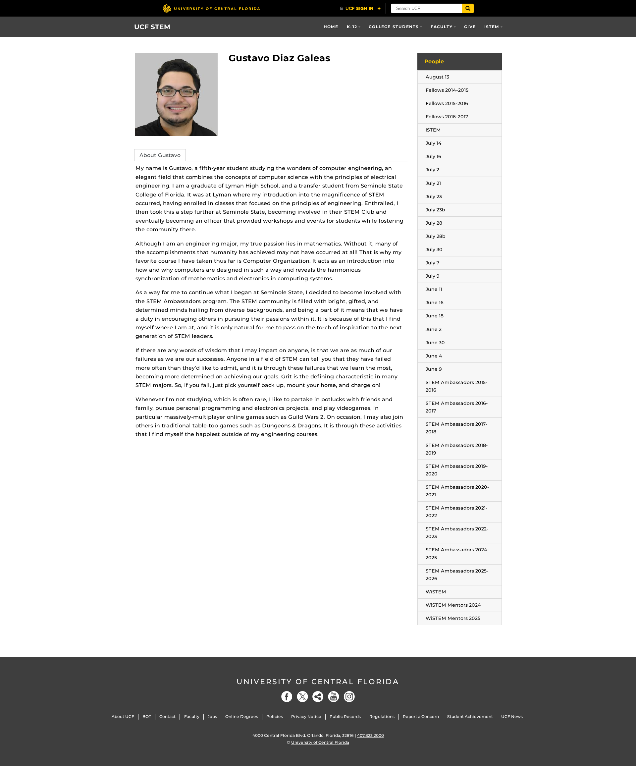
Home (331, 26)
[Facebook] (286, 696)
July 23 (434, 196)
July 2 (432, 170)
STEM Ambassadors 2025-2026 (457, 574)
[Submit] (468, 8)
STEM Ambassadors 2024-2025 (457, 553)
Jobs (212, 716)
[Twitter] (302, 696)
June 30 (435, 343)
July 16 (433, 156)
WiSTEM (436, 592)
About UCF (123, 716)
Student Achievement (470, 716)
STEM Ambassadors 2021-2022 (457, 512)
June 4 (434, 356)
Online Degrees (241, 716)
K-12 (352, 26)
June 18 (435, 316)
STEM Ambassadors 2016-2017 (457, 407)
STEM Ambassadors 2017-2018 (457, 428)
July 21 (433, 183)
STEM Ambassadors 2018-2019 (457, 449)
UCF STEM (152, 27)
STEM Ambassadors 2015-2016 (457, 386)
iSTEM (492, 26)
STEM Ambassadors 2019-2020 (457, 470)
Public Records (345, 716)
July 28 (434, 223)
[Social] (318, 696)
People (434, 61)
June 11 (434, 289)
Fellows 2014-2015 (447, 90)
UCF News (512, 716)
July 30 (434, 249)
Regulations (382, 716)
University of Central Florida (318, 681)
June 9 (434, 369)
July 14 (434, 143)
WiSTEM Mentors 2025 (453, 618)
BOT (146, 716)
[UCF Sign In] (360, 8)
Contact (167, 716)
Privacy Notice (306, 716)
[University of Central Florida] (211, 8)
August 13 (437, 77)
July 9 (433, 276)
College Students (394, 26)
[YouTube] (333, 696)
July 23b (435, 210)
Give (470, 26)
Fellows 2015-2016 (447, 103)
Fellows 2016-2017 (447, 117)
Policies (274, 716)
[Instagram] (349, 696)
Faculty (441, 26)
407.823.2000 (370, 735)
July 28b (436, 236)
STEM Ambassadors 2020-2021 (457, 491)
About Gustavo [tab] (160, 155)
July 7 (433, 263)
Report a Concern (421, 716)
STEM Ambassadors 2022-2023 (457, 532)
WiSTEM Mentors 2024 (453, 605)
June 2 (434, 329)
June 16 (435, 302)
